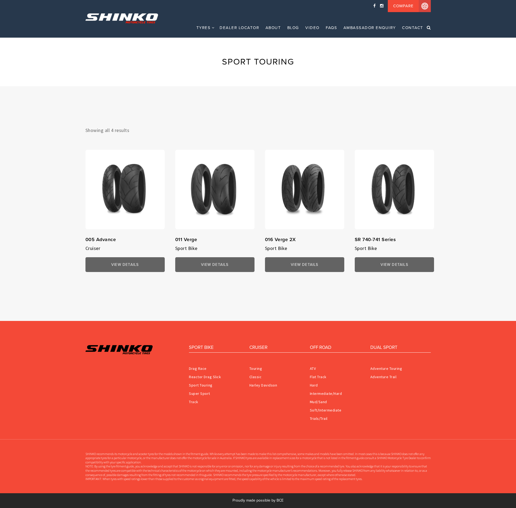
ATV (313, 368)
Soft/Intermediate (326, 410)
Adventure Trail (383, 376)
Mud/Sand (318, 401)
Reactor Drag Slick (205, 376)
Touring (255, 368)
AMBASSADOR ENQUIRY (369, 27)
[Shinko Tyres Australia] (128, 18)
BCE (280, 500)
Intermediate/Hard (326, 393)
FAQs (331, 27)
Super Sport (199, 393)
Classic (255, 376)
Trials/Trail (319, 418)
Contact (412, 27)
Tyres (203, 27)
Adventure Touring (386, 368)
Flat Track (318, 376)
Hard (314, 385)
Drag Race (198, 368)
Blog (293, 27)
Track (193, 401)
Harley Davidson (263, 385)
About (273, 27)
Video (312, 27)
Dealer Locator (239, 27)
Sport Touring (201, 385)
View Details (125, 264)
